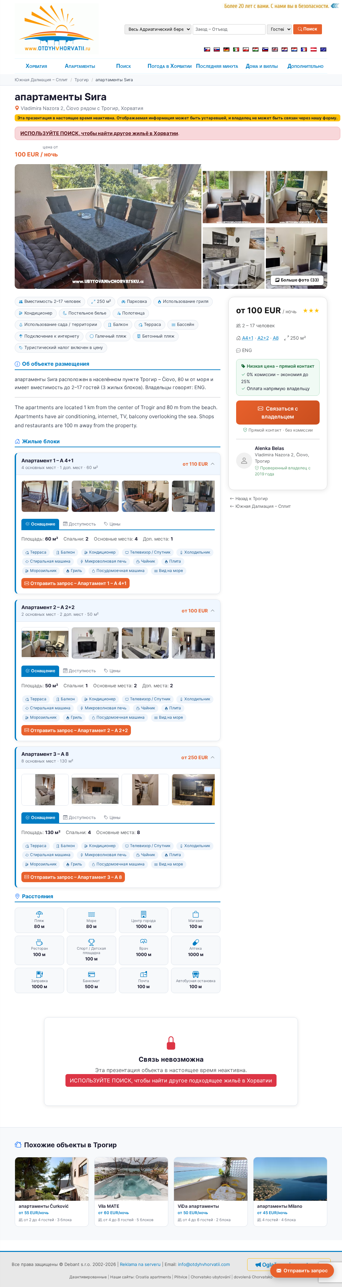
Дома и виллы (262, 66)
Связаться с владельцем (280, 412)
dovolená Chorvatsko (253, 1277)
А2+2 (263, 338)
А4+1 (247, 338)
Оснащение (43, 523)
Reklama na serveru (140, 1264)
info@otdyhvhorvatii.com (204, 1264)
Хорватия (36, 66)
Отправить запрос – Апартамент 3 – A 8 (76, 877)
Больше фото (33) (300, 279)
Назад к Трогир (251, 498)
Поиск (309, 29)
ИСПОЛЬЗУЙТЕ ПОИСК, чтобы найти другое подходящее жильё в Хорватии (171, 1080)
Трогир (81, 79)
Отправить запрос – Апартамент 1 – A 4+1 (78, 583)
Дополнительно (306, 66)
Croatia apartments (153, 1277)
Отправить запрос (306, 1270)
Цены (115, 523)
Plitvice (180, 1277)
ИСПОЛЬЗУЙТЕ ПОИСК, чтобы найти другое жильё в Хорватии (99, 133)
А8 (276, 338)
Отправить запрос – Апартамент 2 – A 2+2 (79, 730)
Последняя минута (217, 66)
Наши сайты (122, 1277)
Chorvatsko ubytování (210, 1277)
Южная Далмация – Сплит (41, 79)
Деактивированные (88, 1277)
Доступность (82, 523)
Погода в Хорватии (170, 66)
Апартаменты (80, 66)
